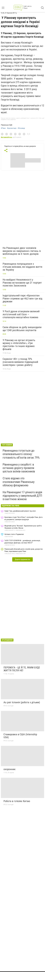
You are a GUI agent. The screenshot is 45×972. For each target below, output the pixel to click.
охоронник (9, 769)
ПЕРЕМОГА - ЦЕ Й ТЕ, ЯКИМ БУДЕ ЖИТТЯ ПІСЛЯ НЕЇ (21, 669)
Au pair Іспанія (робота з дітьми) (21, 702)
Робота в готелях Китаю (16, 801)
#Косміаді (21, 128)
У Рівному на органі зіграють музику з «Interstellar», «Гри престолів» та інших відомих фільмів (19, 345)
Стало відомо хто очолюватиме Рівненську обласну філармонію (19, 482)
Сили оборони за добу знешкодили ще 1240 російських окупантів (22, 329)
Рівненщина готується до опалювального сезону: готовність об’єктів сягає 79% (21, 454)
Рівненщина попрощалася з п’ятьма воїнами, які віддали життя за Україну (22, 266)
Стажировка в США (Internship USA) (20, 736)
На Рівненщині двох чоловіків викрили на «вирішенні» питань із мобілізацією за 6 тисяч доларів (22, 250)
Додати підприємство (22, 559)
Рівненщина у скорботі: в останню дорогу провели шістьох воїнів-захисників (19, 468)
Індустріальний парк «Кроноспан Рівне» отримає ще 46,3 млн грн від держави (22, 298)
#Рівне (3, 128)
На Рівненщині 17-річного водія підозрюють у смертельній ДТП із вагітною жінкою (22, 495)
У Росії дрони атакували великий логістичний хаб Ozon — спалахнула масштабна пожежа (21, 314)
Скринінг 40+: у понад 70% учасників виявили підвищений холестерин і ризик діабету (20, 361)
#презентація (11, 128)
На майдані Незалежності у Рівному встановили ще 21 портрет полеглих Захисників (22, 282)
